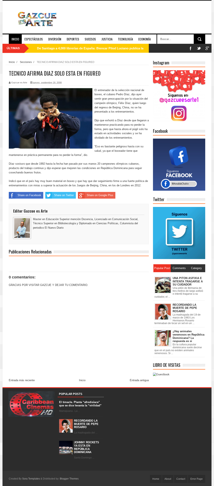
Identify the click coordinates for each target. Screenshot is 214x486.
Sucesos (90, 39)
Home (155, 478)
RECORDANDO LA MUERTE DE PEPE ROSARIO (86, 424)
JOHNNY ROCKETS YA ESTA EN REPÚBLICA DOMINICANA (86, 447)
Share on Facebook (29, 195)
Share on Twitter (64, 195)
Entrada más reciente (22, 380)
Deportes (73, 39)
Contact (180, 478)
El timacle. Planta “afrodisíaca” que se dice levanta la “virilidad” (80, 404)
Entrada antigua (139, 380)
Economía (144, 39)
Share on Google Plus (100, 195)
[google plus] (207, 48)
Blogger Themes (69, 478)
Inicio (15, 39)
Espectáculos (33, 39)
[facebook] (190, 48)
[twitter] (199, 48)
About (167, 478)
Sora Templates (31, 478)
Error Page (196, 478)
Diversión (54, 39)
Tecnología (125, 39)
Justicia (106, 39)
